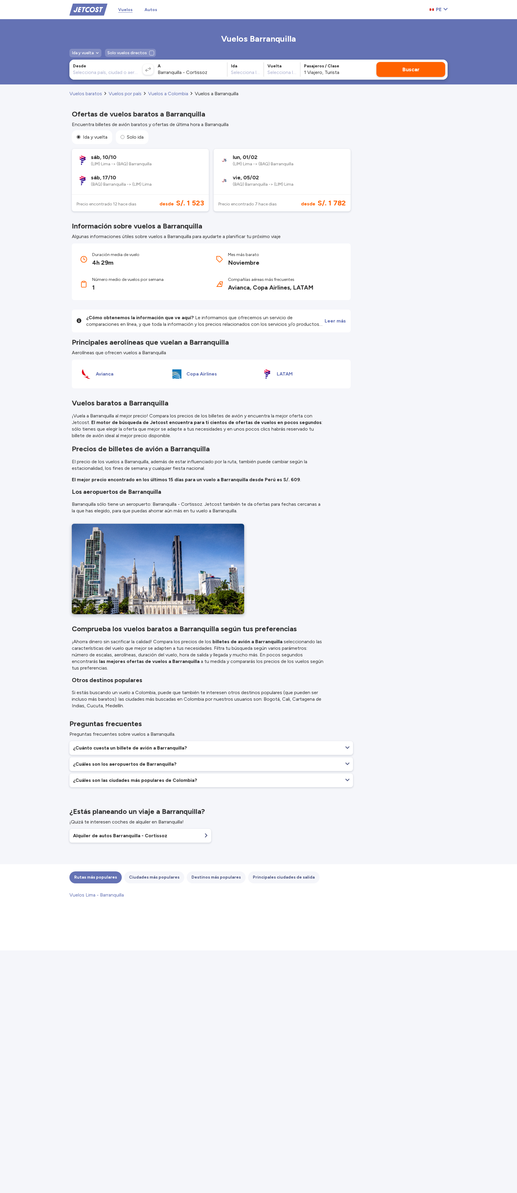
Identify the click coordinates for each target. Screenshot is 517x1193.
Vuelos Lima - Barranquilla (96, 895)
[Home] (88, 9)
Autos (151, 9)
